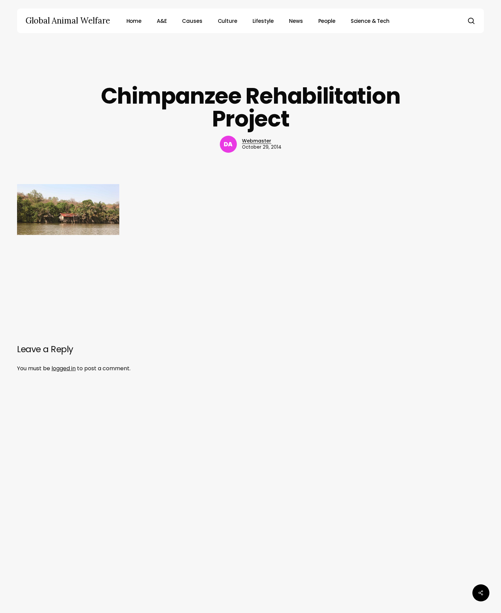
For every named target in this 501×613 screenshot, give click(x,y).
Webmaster (256, 140)
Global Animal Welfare (68, 21)
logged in (63, 368)
